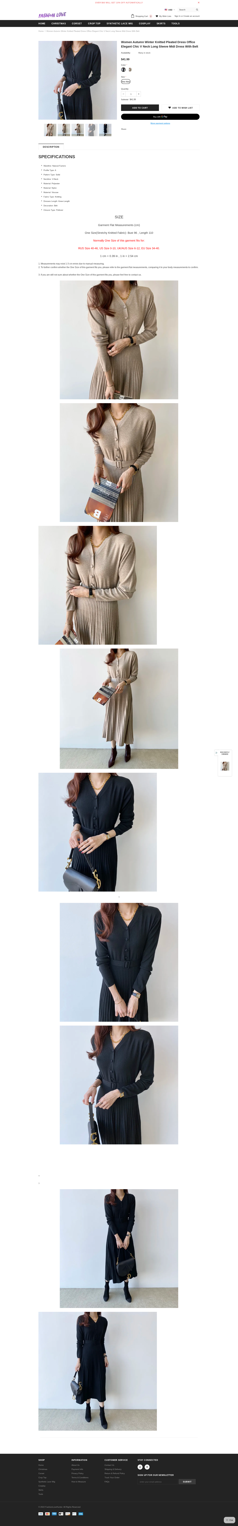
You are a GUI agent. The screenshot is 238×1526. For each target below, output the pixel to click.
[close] (198, 2)
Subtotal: (125, 99)
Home (41, 31)
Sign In (178, 16)
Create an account (191, 16)
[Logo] (52, 15)
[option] (77, 80)
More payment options (160, 123)
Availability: (126, 53)
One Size (126, 82)
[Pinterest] (147, 1467)
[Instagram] (140, 1467)
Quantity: (125, 89)
